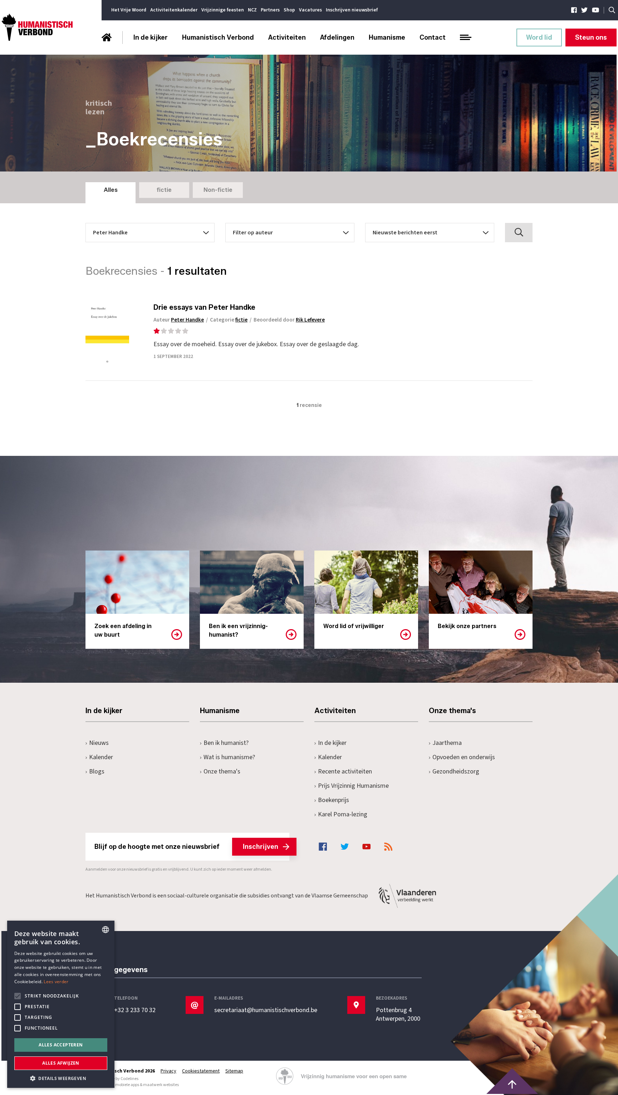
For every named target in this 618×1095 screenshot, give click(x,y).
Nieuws (99, 742)
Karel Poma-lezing (342, 814)
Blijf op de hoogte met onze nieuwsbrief (186, 847)
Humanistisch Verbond (218, 37)
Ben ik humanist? (226, 742)
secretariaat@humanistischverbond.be (265, 1010)
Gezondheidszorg (455, 771)
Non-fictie (217, 189)
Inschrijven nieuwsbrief (352, 10)
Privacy (168, 1071)
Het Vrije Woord (128, 10)
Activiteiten (287, 37)
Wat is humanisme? (229, 757)
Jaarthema (447, 742)
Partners (270, 10)
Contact (433, 37)
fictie (164, 189)
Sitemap (234, 1071)
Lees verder (56, 982)
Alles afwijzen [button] (60, 1063)
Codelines (129, 1079)
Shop (289, 10)
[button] (60, 1078)
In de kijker (150, 37)
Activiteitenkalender (173, 10)
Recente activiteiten (345, 771)
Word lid (539, 37)
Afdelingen (337, 37)
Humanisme (387, 37)
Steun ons (591, 37)
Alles (111, 189)
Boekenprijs (333, 800)
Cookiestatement (201, 1071)
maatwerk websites (161, 1085)
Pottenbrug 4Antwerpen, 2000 (398, 1014)
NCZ (252, 10)
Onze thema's (221, 771)
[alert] (60, 1004)
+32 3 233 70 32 (135, 1010)
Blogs (96, 771)
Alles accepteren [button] (61, 1045)
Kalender (101, 757)
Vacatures (310, 10)
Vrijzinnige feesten (222, 10)
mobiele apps (127, 1085)
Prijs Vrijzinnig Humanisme (353, 785)
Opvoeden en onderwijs (463, 757)
